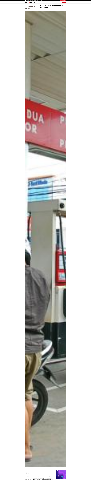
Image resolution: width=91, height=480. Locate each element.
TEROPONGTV (53, 2)
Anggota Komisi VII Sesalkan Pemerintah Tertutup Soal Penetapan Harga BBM (27, 473)
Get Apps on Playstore (62, 0)
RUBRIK (41, 2)
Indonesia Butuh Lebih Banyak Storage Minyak (28, 477)
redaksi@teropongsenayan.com (29, 0)
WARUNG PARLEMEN (46, 2)
